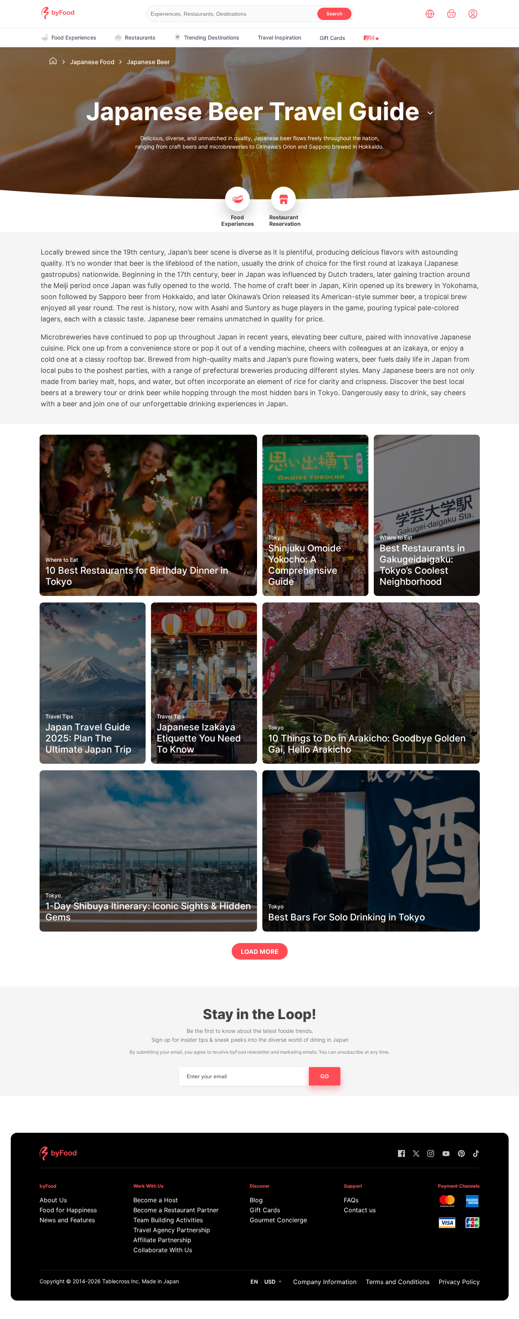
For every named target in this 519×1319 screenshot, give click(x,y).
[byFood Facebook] (401, 1154)
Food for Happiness (68, 1210)
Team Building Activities (168, 1220)
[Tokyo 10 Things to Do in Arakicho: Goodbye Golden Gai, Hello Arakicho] (371, 761)
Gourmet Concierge (278, 1220)
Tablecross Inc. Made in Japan (140, 1281)
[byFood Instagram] (430, 1154)
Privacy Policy (459, 1282)
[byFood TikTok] (476, 1154)
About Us (53, 1200)
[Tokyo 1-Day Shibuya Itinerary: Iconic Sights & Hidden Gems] (148, 929)
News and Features (67, 1220)
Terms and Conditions (397, 1282)
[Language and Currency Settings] (429, 13)
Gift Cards (332, 38)
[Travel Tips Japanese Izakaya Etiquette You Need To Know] (204, 761)
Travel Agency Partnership (171, 1230)
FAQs (351, 1200)
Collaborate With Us (162, 1250)
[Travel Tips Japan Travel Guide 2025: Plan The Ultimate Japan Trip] (93, 761)
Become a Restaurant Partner (175, 1210)
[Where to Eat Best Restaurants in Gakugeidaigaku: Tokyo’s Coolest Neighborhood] (427, 594)
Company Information (325, 1282)
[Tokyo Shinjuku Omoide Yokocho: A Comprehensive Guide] (315, 594)
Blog (256, 1200)
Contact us (360, 1210)
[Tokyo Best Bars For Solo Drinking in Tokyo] (371, 929)
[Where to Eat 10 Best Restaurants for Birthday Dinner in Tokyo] (148, 594)
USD (269, 1281)
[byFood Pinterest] (461, 1154)
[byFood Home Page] (57, 17)
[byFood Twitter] (416, 1154)
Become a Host (155, 1200)
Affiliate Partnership (162, 1240)
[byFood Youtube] (446, 1154)
